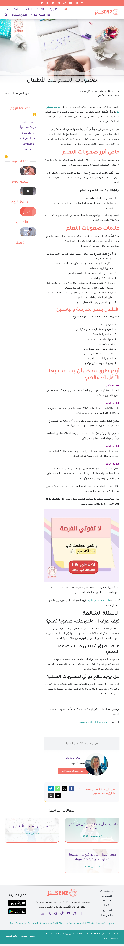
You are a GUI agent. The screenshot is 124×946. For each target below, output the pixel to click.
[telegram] (58, 3)
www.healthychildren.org (93, 722)
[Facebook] (71, 788)
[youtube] (70, 3)
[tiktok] (64, 3)
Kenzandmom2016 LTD (51, 923)
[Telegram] (50, 788)
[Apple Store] (47, 3)
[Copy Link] (50, 795)
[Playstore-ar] (17, 909)
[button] (6, 14)
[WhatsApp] (57, 788)
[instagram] (76, 3)
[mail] (42, 913)
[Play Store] (42, 3)
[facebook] (82, 3)
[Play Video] (28, 191)
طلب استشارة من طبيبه (99, 600)
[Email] (57, 795)
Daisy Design (16, 923)
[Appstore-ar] (17, 901)
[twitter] (53, 3)
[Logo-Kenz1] (106, 10)
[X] (64, 788)
